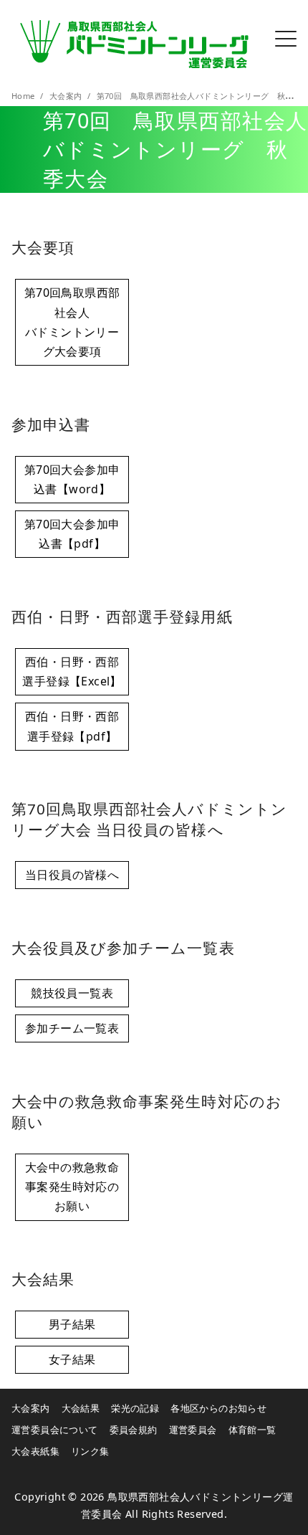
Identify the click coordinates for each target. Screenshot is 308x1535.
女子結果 (72, 1359)
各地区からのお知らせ (218, 1408)
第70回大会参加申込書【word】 (72, 479)
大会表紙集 (35, 1451)
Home (24, 95)
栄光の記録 (135, 1408)
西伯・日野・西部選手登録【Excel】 (71, 671)
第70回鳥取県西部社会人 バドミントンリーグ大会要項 (72, 322)
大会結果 (81, 1408)
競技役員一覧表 (72, 993)
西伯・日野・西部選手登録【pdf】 (72, 725)
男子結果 (72, 1324)
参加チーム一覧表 (72, 1028)
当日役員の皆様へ (72, 875)
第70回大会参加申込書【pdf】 (72, 533)
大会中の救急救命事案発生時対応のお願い (72, 1186)
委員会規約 (134, 1429)
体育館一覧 (252, 1429)
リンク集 (90, 1451)
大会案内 (67, 95)
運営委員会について (54, 1429)
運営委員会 (193, 1429)
